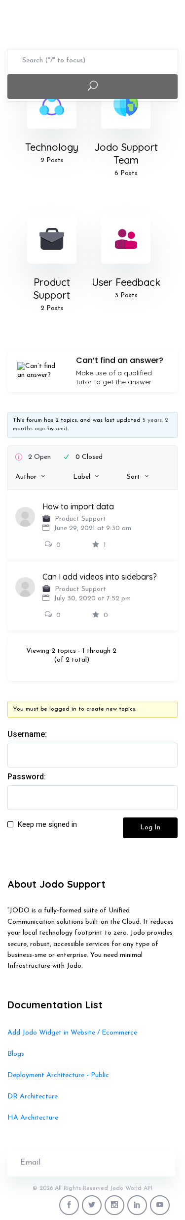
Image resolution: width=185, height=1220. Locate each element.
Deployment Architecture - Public (58, 1075)
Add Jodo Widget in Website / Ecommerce (72, 1033)
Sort (133, 477)
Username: (27, 734)
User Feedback (126, 282)
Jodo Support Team (126, 153)
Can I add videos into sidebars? (99, 577)
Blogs (15, 1054)
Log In (150, 827)
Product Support (52, 288)
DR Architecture (32, 1096)
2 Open (39, 457)
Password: (26, 776)
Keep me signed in (47, 824)
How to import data (78, 506)
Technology (51, 147)
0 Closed (89, 457)
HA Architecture (32, 1118)
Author (26, 477)
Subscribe (143, 1163)
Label (81, 477)
